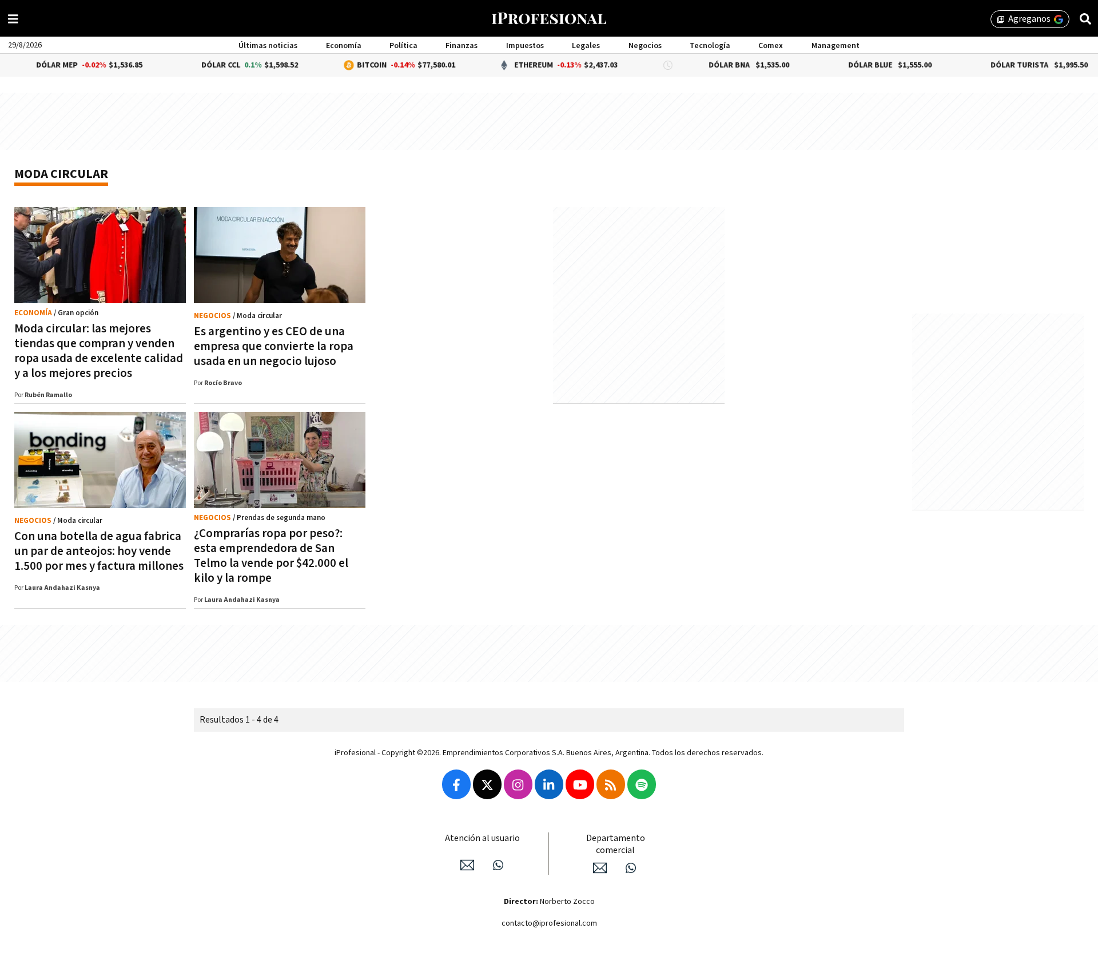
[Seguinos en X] (487, 784)
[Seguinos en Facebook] (456, 784)
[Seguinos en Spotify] (641, 784)
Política (403, 46)
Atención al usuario (482, 838)
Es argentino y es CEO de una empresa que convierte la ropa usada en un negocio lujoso (273, 346)
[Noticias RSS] (610, 784)
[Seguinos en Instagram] (518, 784)
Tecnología (710, 46)
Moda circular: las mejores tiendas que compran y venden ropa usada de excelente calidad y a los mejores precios (98, 351)
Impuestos (525, 46)
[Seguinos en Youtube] (580, 784)
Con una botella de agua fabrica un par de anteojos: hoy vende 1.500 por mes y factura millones (99, 551)
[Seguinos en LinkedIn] (549, 784)
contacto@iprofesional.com (549, 923)
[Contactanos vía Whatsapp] (498, 865)
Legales (586, 46)
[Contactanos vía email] (467, 865)
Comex (770, 46)
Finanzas (461, 46)
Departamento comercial (615, 844)
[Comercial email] (600, 868)
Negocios (645, 46)
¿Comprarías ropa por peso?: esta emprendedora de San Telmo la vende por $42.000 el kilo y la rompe (271, 556)
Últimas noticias (267, 46)
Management (835, 46)
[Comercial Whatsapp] (631, 868)
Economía (343, 46)
